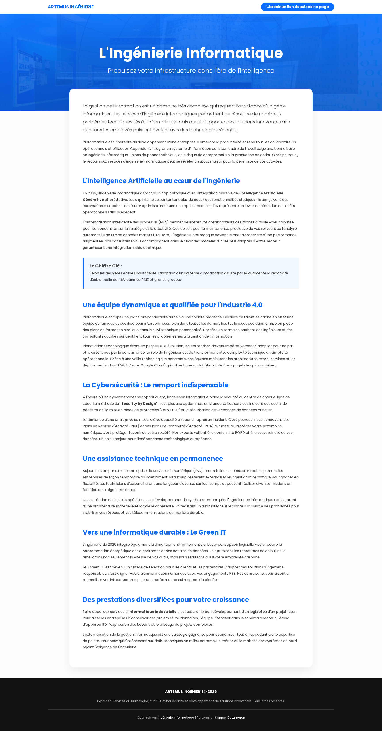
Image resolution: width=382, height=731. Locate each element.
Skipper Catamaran (230, 717)
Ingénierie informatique (176, 717)
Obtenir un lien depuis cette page (297, 6)
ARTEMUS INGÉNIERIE (71, 7)
